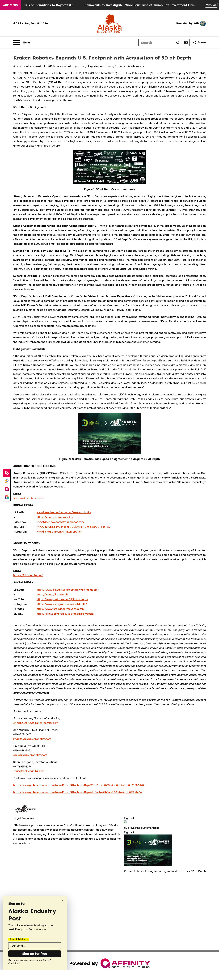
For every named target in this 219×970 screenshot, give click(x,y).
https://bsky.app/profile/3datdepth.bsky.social (65, 613)
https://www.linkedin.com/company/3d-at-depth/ (68, 589)
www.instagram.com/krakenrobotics (59, 531)
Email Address (19, 939)
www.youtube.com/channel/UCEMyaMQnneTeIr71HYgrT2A (73, 526)
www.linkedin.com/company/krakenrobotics (64, 512)
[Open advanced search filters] (186, 42)
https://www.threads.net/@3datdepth (60, 608)
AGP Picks (10, 5)
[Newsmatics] (6, 497)
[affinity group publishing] (6, 489)
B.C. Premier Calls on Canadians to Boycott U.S (38, 5)
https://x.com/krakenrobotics (55, 517)
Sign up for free (34, 954)
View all (211, 5)
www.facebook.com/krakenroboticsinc (60, 522)
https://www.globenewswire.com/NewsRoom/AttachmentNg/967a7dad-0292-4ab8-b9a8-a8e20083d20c (79, 785)
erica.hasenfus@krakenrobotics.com (35, 722)
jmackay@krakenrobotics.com (32, 739)
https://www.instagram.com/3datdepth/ (62, 604)
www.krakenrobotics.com (28, 498)
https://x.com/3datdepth (52, 594)
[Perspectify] (6, 481)
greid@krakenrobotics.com (30, 755)
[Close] (62, 900)
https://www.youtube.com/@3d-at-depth (62, 599)
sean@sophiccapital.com (28, 771)
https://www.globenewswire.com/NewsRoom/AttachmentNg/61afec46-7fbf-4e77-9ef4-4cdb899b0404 (77, 792)
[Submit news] (6, 473)
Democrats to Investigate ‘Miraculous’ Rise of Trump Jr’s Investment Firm (139, 5)
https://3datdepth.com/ (28, 575)
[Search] (178, 42)
